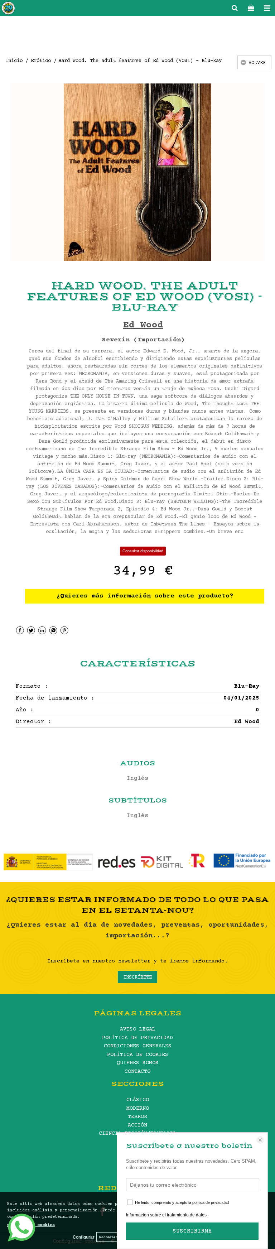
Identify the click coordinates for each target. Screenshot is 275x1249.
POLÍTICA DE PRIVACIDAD (137, 1038)
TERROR (137, 1117)
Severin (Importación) (143, 340)
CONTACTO (137, 1071)
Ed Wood (143, 325)
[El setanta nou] (8, 9)
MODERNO (137, 1108)
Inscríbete (137, 977)
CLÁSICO (137, 1100)
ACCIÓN (137, 1125)
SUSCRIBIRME (192, 1231)
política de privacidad (210, 1202)
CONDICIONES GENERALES (138, 1046)
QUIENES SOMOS (138, 1063)
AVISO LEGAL (137, 1029)
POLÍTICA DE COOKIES (137, 1055)
